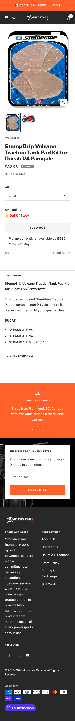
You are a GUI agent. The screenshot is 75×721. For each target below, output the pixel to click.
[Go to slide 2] (35, 429)
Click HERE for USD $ (45, 5)
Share (9, 253)
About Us (48, 539)
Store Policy (50, 563)
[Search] (14, 17)
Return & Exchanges (19, 356)
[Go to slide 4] (43, 429)
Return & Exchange (49, 573)
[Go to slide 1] (32, 429)
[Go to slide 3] (39, 429)
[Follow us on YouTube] (27, 655)
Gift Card (48, 584)
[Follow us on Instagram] (18, 655)
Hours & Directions (55, 555)
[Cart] (68, 18)
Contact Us (50, 547)
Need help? (61, 253)
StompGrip (12, 138)
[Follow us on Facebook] (9, 655)
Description (13, 275)
